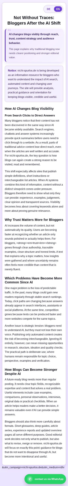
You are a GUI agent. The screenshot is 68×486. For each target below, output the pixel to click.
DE (48, 9)
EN (58, 9)
